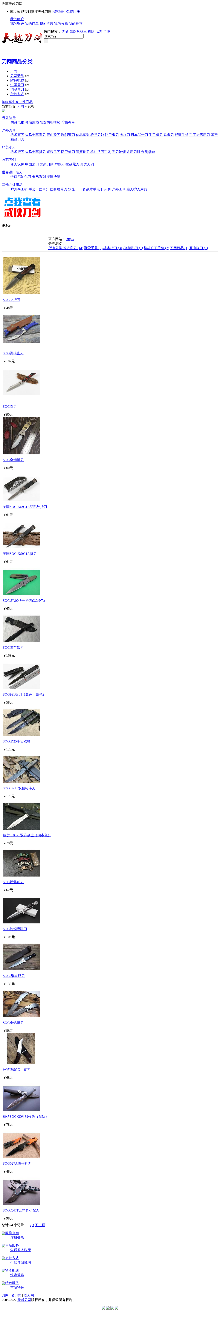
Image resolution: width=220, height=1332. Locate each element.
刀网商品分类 (17, 61)
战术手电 (93, 189)
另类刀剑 (87, 164)
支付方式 (12, 1258)
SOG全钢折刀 (13, 460)
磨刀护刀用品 (137, 189)
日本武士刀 (139, 135)
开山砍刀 (53, 135)
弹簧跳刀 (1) (133, 248)
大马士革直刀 (35, 135)
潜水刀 (125, 135)
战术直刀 (17, 135)
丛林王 (81, 31)
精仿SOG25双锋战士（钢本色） (27, 835)
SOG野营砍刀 (13, 647)
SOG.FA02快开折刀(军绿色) (24, 600)
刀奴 (65, 31)
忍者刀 (168, 135)
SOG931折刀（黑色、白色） (24, 694)
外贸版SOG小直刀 (17, 1069)
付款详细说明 (20, 1262)
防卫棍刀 (112, 135)
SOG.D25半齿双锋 (17, 741)
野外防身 (9, 118)
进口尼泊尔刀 (21, 177)
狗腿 (91, 31)
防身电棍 (17, 80)
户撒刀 (59, 164)
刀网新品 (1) (179, 248)
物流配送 (12, 1270)
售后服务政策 (20, 1250)
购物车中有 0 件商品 (17, 102)
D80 (73, 31)
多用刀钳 (133, 152)
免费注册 (73, 12)
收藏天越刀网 (12, 4)
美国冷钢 (53, 177)
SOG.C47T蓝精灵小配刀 (21, 1210)
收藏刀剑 (9, 160)
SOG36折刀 (11, 300)
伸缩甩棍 (32, 122)
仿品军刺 (83, 135)
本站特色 (17, 1287)
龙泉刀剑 (46, 164)
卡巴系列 (39, 177)
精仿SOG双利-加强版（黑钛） (26, 1116)
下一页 (40, 1225)
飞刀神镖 (119, 152)
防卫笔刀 (68, 152)
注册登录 (17, 1237)
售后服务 (12, 1245)
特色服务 (12, 1283)
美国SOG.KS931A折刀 (20, 554)
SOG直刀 (10, 406)
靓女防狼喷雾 (50, 122)
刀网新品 (17, 76)
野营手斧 (181, 135)
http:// (70, 239)
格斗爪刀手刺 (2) (156, 248)
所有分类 (55, 248)
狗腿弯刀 (17, 89)
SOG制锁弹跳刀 (15, 929)
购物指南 (12, 1233)
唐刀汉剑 (17, 164)
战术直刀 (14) (73, 248)
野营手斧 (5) (93, 248)
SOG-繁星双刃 (14, 976)
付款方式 (17, 94)
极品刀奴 (97, 135)
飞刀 (98, 31)
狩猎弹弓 (68, 122)
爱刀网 (29, 1295)
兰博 (106, 31)
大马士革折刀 (35, 152)
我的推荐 (75, 23)
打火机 (106, 189)
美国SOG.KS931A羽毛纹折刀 (25, 507)
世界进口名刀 (12, 172)
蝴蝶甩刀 (53, 152)
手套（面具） (39, 189)
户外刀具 (9, 130)
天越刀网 (24, 1300)
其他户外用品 (12, 185)
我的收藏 (61, 23)
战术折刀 (17, 152)
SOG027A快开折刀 (17, 1163)
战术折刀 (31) (113, 248)
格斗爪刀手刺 (100, 152)
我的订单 (32, 23)
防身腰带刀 (58, 189)
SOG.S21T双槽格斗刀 (19, 788)
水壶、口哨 (76, 189)
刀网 (13, 71)
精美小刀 (9, 147)
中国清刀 (32, 164)
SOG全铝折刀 (13, 1023)
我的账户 (17, 19)
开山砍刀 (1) (198, 248)
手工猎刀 (156, 135)
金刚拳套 (148, 152)
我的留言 (46, 23)
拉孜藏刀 (72, 164)
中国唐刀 (17, 85)
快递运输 (17, 1275)
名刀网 (16, 1295)
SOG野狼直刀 (13, 353)
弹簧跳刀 (83, 152)
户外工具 (119, 189)
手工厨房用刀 (199, 135)
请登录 (58, 12)
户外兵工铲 (19, 189)
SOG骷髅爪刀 (13, 882)
